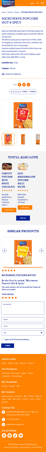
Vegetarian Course (7, 396)
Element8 (26, 449)
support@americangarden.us (15, 424)
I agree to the (16, 339)
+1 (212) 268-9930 (12, 419)
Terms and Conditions (21, 339)
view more (9, 210)
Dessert (38, 398)
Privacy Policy (15, 447)
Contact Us (31, 363)
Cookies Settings (37, 447)
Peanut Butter (15, 373)
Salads (9, 398)
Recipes (4, 363)
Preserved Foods (17, 376)
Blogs (17, 363)
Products (10, 12)
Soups (4, 398)
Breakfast (31, 396)
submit (7, 346)
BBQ (18, 386)
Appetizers (39, 396)
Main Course (17, 398)
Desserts (30, 373)
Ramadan (12, 386)
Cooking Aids (6, 376)
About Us (23, 363)
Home (4, 12)
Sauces (32, 398)
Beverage (5, 401)
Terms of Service (25, 447)
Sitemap (6, 447)
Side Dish (25, 398)
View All (23, 218)
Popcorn (17, 12)
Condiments (5, 373)
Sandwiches (18, 396)
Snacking (4, 386)
